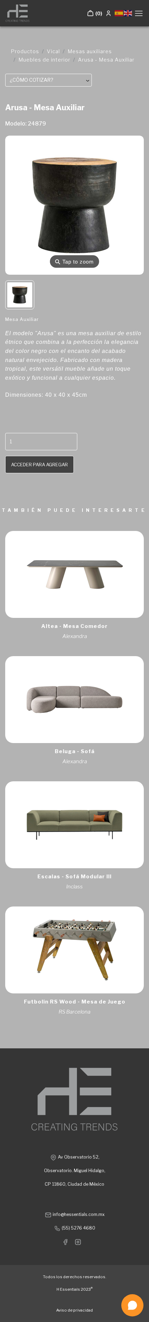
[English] (128, 13)
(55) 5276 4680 (78, 1228)
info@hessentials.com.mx (78, 1214)
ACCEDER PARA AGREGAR (39, 464)
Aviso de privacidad (74, 1310)
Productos (25, 51)
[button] (94, 13)
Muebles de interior (44, 60)
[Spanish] (119, 13)
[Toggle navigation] (138, 13)
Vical (53, 51)
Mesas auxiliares (90, 51)
